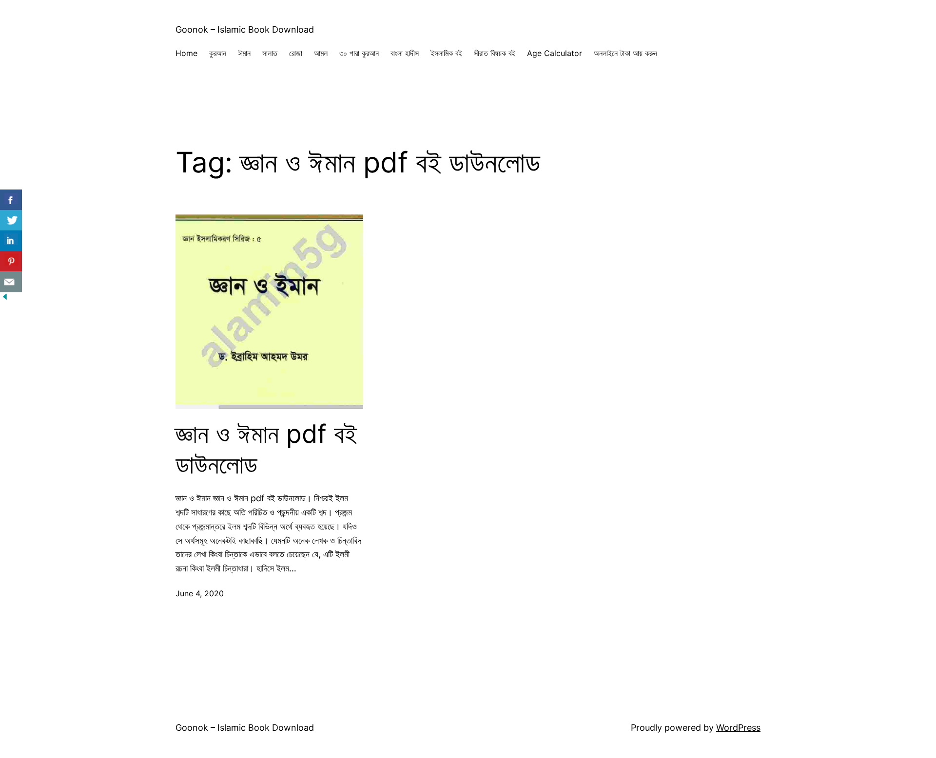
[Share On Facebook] (11, 200)
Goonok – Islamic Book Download (245, 29)
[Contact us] (11, 281)
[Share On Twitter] (11, 220)
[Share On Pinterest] (11, 261)
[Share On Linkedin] (11, 240)
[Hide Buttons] (5, 298)
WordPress (738, 727)
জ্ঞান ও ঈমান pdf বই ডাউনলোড (266, 449)
